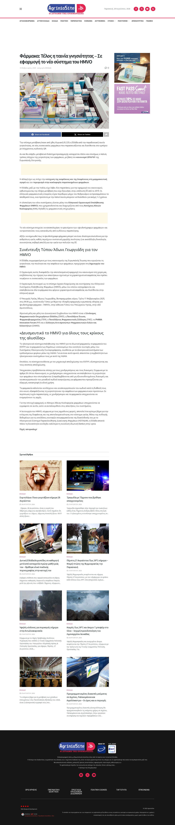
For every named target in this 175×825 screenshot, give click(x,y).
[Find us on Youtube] (147, 9)
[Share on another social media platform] (106, 134)
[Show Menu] (21, 9)
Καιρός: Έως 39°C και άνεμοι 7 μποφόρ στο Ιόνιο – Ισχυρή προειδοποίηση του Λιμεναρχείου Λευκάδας (87, 631)
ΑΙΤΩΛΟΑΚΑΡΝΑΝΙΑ (27, 21)
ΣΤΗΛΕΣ (111, 21)
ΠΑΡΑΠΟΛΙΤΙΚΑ (76, 21)
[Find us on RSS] (153, 9)
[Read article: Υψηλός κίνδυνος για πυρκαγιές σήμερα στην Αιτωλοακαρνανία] (41, 605)
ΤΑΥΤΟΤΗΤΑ (121, 790)
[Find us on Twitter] (141, 9)
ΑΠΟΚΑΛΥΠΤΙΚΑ (137, 21)
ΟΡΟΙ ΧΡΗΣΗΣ (31, 790)
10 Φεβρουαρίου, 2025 (28, 68)
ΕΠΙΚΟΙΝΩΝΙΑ (144, 790)
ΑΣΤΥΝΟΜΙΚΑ (100, 21)
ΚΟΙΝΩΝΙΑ (88, 21)
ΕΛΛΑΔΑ (55, 21)
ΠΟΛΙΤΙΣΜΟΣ (123, 21)
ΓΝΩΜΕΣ (149, 21)
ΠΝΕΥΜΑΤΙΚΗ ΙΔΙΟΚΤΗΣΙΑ (53, 791)
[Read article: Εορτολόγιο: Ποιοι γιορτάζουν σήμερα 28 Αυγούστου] (41, 475)
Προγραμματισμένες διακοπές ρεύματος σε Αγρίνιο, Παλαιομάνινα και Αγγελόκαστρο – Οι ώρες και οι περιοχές (87, 697)
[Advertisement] (87, 38)
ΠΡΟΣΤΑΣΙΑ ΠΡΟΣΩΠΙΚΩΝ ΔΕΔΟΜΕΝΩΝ (76, 792)
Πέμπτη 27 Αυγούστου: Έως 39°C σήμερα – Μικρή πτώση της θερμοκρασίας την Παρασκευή (87, 564)
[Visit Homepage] (63, 9)
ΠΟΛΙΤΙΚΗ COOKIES (99, 790)
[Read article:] (41, 672)
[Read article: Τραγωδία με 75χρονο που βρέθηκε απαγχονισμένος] (88, 475)
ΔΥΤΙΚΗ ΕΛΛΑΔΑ (43, 21)
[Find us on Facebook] (136, 9)
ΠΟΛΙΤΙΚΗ (64, 21)
